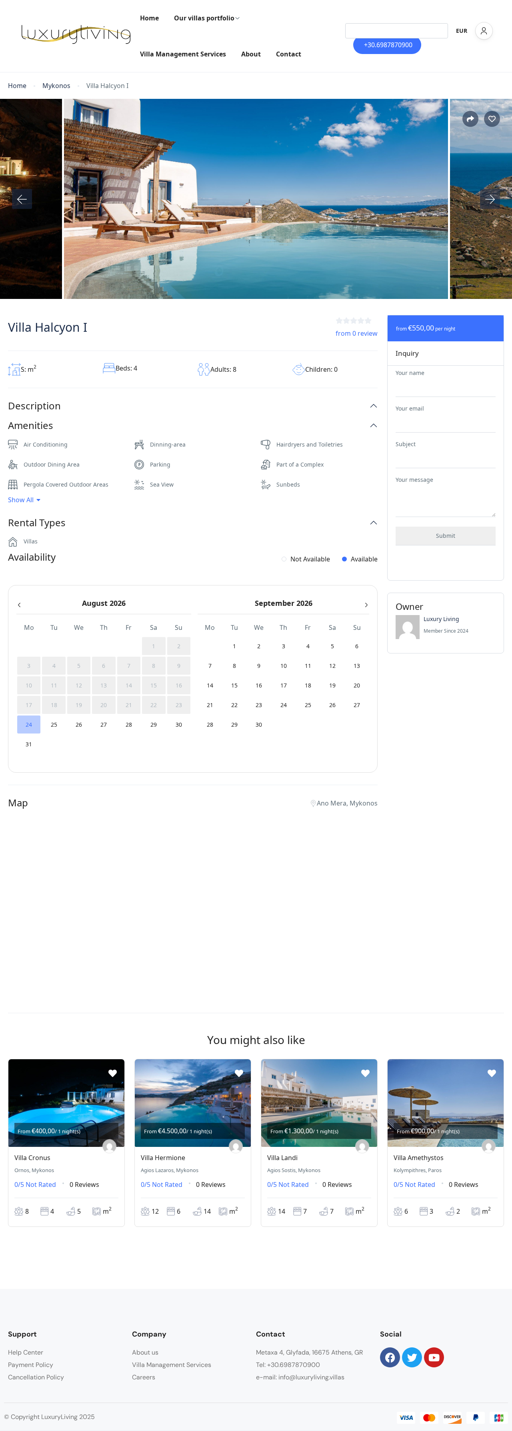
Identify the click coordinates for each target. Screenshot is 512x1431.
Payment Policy (30, 1365)
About (251, 54)
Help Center (25, 1352)
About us (145, 1352)
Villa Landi (282, 1157)
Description (34, 406)
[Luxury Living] (109, 1146)
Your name (410, 373)
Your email (410, 408)
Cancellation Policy (36, 1377)
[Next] (490, 199)
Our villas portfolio (204, 18)
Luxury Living (441, 619)
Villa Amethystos (419, 1157)
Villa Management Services (183, 54)
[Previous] (22, 199)
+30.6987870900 (388, 44)
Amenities (30, 425)
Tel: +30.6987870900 (288, 1365)
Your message (414, 479)
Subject (406, 444)
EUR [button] (461, 30)
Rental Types (37, 523)
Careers (143, 1377)
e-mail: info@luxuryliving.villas (300, 1377)
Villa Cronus (32, 1157)
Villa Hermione (163, 1157)
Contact (288, 54)
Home (149, 18)
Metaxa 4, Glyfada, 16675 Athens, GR (309, 1352)
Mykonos (56, 86)
